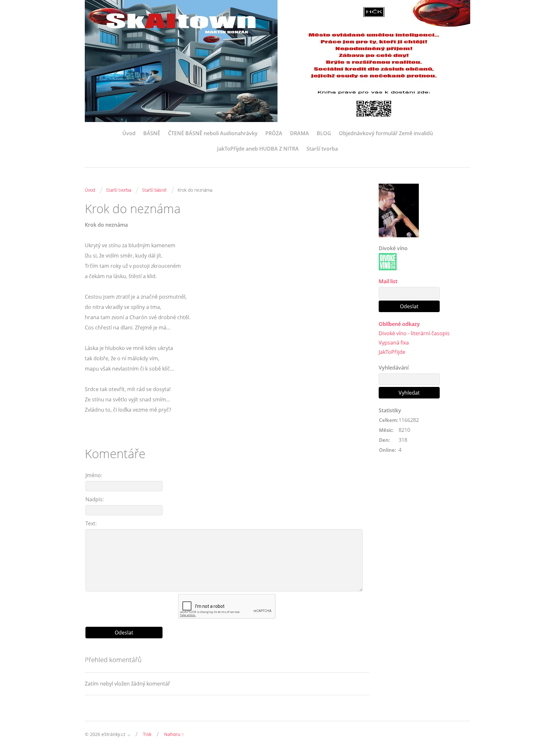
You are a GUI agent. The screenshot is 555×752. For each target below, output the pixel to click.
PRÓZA (273, 133)
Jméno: (93, 475)
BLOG (324, 133)
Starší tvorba (322, 148)
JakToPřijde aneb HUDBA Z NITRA (258, 148)
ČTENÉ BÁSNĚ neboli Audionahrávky (213, 133)
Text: (91, 523)
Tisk (147, 734)
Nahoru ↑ (174, 734)
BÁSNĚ (151, 133)
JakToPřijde (392, 351)
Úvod (129, 133)
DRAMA (299, 133)
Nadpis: (94, 499)
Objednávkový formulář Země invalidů (386, 133)
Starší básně (154, 190)
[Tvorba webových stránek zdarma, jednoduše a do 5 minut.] (129, 735)
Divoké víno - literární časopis (414, 333)
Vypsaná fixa (394, 342)
